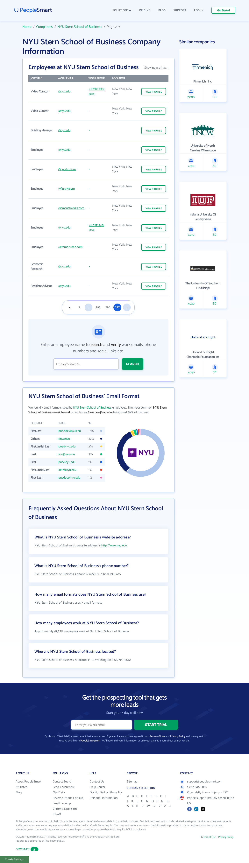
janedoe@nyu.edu (69, 477)
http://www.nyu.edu (114, 545)
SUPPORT (180, 10)
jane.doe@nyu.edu (69, 431)
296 (107, 307)
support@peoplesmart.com (205, 781)
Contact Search (63, 781)
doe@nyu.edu (66, 454)
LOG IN (199, 10)
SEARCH (132, 364)
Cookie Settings (14, 859)
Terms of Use (157, 736)
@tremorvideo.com (70, 247)
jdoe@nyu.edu (66, 446)
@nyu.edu (64, 91)
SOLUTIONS (121, 10)
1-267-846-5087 (197, 787)
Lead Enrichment (64, 787)
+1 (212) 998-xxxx (96, 91)
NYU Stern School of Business (79, 27)
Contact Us (97, 781)
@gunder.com (67, 169)
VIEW (154, 92)
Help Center (97, 787)
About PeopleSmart (28, 781)
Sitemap (132, 781)
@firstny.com (66, 188)
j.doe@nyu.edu (67, 470)
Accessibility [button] (23, 849)
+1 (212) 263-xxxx (96, 228)
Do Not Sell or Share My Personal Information (106, 795)
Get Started (223, 10)
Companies (44, 27)
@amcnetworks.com (71, 208)
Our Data (59, 792)
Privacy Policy (177, 736)
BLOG (162, 10)
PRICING (145, 10)
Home (27, 27)
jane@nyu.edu (66, 462)
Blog (19, 792)
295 (98, 307)
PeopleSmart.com (90, 741)
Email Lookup (62, 803)
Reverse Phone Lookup (68, 798)
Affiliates (21, 787)
